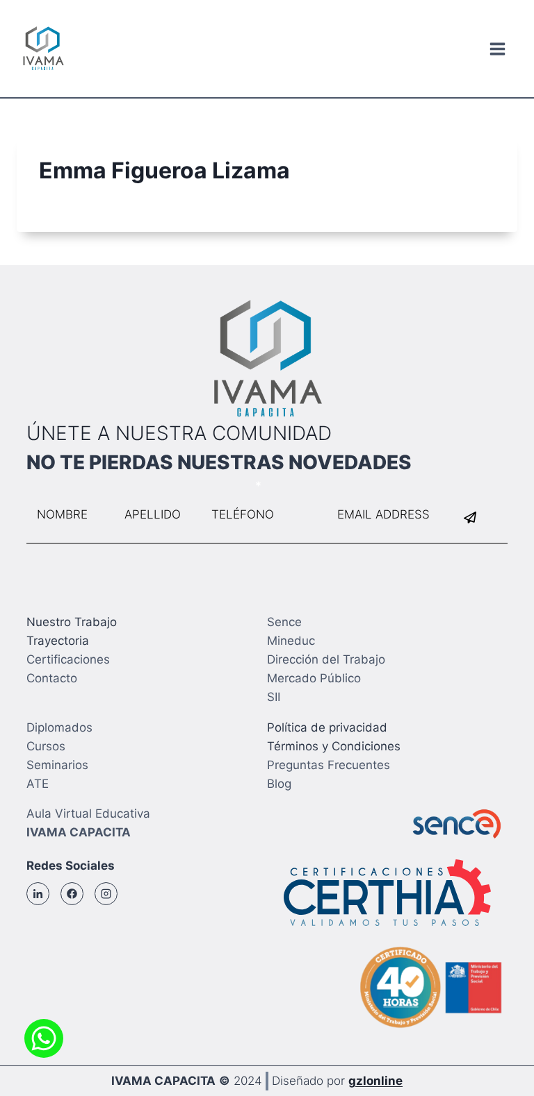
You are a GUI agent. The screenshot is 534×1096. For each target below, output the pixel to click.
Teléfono (225, 486)
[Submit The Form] (479, 518)
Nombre (49, 486)
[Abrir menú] (497, 48)
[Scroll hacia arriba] (499, 1054)
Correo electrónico (380, 486)
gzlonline (375, 1081)
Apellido (137, 486)
